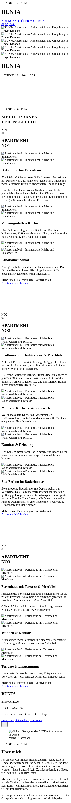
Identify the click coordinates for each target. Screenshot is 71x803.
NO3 (17, 20)
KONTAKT (45, 20)
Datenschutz (22, 720)
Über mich (36, 720)
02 (6, 24)
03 (10, 24)
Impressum (7, 720)
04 (13, 24)
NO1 (4, 20)
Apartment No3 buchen (15, 686)
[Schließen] (4, 724)
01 (2, 24)
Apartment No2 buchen (15, 514)
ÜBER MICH (29, 20)
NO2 (11, 20)
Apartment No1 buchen (15, 283)
